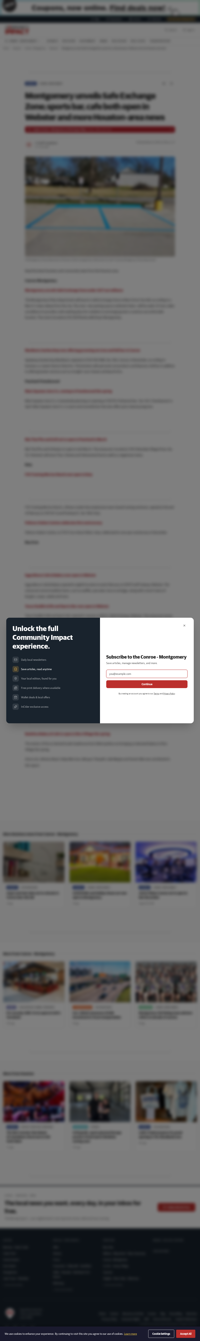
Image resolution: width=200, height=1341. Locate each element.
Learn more (130, 1333)
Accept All (185, 1333)
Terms (156, 693)
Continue (147, 684)
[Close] (184, 625)
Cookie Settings (161, 1333)
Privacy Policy (169, 693)
